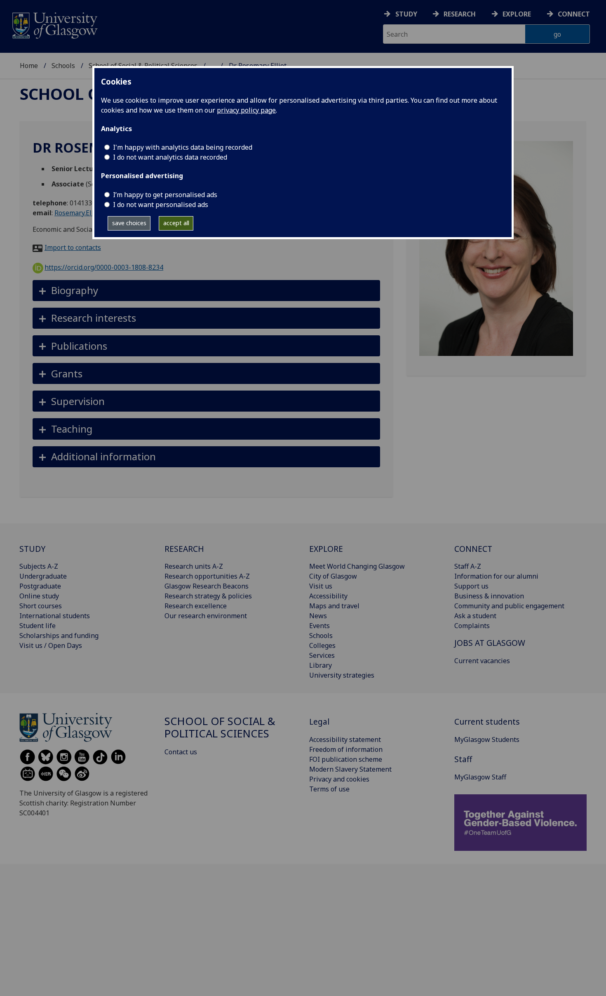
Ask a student (475, 615)
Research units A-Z (193, 566)
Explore (517, 14)
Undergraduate (43, 576)
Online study (39, 595)
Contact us (180, 751)
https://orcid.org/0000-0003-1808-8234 (104, 267)
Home (29, 65)
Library (320, 665)
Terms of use (329, 789)
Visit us (320, 586)
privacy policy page (246, 110)
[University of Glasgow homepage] (54, 24)
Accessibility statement (345, 739)
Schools (63, 65)
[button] (206, 290)
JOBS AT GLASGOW (489, 642)
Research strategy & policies (208, 595)
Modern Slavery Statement (350, 769)
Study (406, 14)
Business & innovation (489, 595)
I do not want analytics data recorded (170, 157)
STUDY (32, 548)
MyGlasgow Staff (480, 777)
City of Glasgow (333, 576)
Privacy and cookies (339, 779)
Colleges (322, 645)
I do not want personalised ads (160, 204)
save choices (129, 223)
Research (460, 14)
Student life (37, 625)
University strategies (341, 675)
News (318, 615)
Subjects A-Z (38, 566)
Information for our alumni (496, 576)
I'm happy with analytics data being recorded (182, 147)
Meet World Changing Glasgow (357, 566)
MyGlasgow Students (486, 739)
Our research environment (205, 615)
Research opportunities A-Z (207, 576)
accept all (176, 223)
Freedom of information (346, 749)
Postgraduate (40, 586)
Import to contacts (73, 247)
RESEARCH (184, 548)
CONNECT (473, 548)
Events (319, 625)
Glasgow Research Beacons (206, 586)
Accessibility (328, 595)
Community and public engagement (509, 605)
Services (322, 655)
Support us (471, 586)
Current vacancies (482, 660)
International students (54, 615)
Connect (574, 14)
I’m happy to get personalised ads (165, 194)
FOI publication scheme (345, 759)
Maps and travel (334, 605)
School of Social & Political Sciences (219, 727)
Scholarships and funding (59, 635)
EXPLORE (326, 548)
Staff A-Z (467, 566)
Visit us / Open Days (50, 645)
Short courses (40, 605)
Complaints (472, 625)
